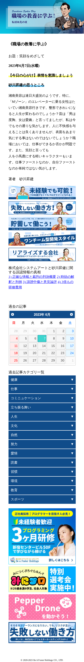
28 (44, 360)
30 (62, 360)
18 (16, 353)
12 (25, 346)
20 (34, 353)
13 (34, 346)
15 (53, 346)
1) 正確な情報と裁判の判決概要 (32, 276)
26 (25, 360)
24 (72, 353)
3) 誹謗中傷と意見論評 (40, 282)
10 (72, 338)
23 (62, 353)
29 (53, 360)
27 (34, 360)
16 (62, 346)
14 (44, 346)
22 (53, 353)
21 (44, 353)
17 (72, 346)
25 (16, 360)
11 (16, 346)
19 (25, 353)
